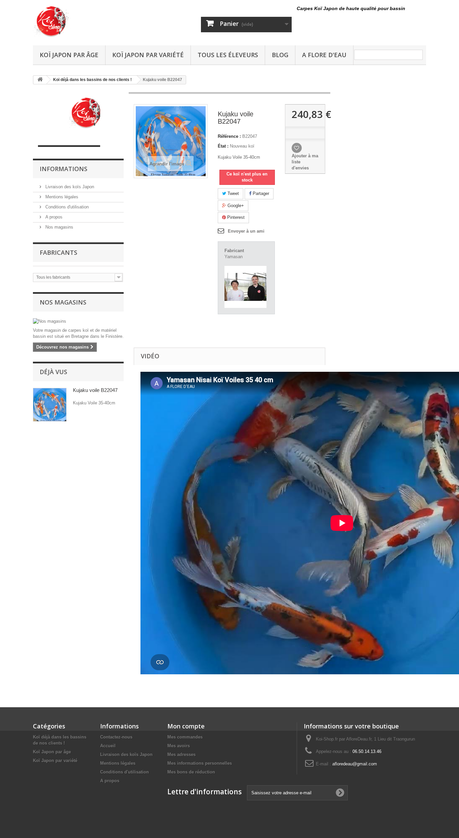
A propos (53, 217)
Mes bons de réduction (191, 771)
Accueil (108, 745)
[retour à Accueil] (40, 80)
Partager (260, 193)
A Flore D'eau (324, 55)
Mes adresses (181, 754)
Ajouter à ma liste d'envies (305, 161)
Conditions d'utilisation (66, 206)
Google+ (235, 205)
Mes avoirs (178, 745)
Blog (280, 55)
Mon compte (186, 726)
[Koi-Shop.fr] (95, 21)
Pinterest (235, 217)
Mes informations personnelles (199, 763)
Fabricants (58, 252)
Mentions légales (61, 196)
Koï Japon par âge (69, 55)
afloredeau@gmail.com (354, 763)
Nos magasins (58, 227)
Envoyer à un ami (246, 231)
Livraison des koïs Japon (69, 186)
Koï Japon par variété (148, 55)
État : (223, 146)
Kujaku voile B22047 (95, 390)
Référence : (229, 136)
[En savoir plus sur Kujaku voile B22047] (50, 405)
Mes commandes (185, 737)
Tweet (232, 193)
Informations (63, 169)
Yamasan (233, 256)
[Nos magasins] (78, 321)
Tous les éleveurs (228, 55)
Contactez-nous (116, 737)
